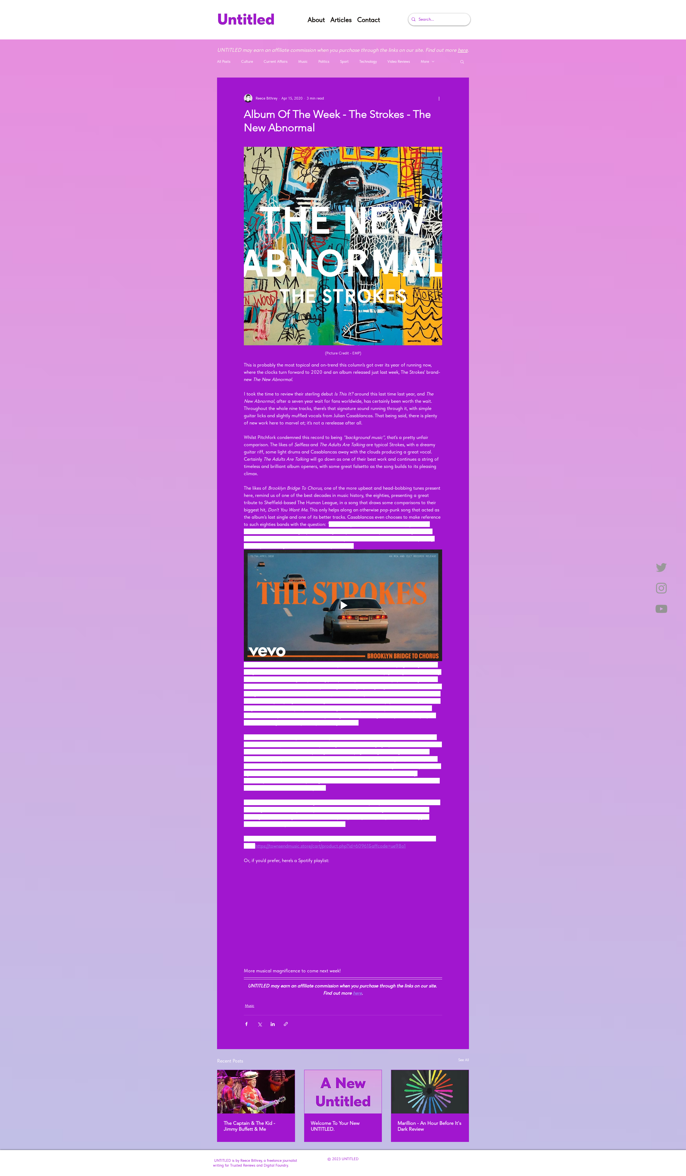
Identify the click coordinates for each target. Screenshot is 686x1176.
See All (463, 1060)
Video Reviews (398, 61)
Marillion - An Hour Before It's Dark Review (429, 1126)
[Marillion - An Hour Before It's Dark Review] (430, 1091)
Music (303, 61)
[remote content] (343, 915)
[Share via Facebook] (246, 1024)
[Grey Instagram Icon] (661, 588)
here (463, 50)
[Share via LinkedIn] (272, 1024)
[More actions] (439, 98)
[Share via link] (285, 1024)
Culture (247, 61)
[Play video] (343, 605)
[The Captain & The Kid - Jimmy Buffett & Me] (256, 1091)
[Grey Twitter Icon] (661, 567)
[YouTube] (661, 609)
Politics (323, 61)
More (425, 61)
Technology (368, 61)
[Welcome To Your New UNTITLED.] (343, 1091)
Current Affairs (276, 61)
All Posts (223, 61)
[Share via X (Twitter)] (259, 1024)
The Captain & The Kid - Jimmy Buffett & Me (249, 1126)
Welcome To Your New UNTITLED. (335, 1126)
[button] (462, 61)
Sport (344, 61)
